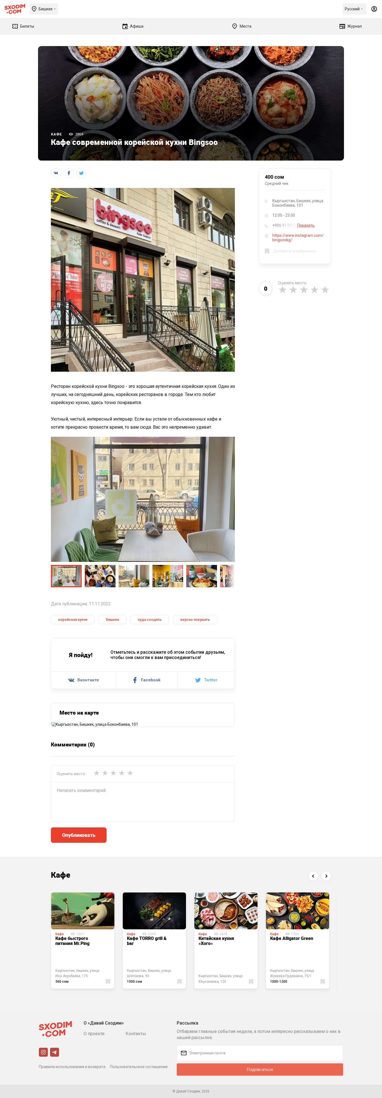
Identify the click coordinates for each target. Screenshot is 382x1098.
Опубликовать (78, 835)
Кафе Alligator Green (291, 938)
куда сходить (150, 619)
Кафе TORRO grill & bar (147, 940)
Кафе (56, 134)
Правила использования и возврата (72, 1066)
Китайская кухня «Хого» (216, 940)
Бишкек (112, 619)
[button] (313, 876)
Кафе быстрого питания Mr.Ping (72, 940)
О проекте (94, 1033)
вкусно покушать (195, 619)
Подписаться (260, 1069)
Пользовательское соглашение (139, 1066)
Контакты (136, 1033)
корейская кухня (72, 619)
